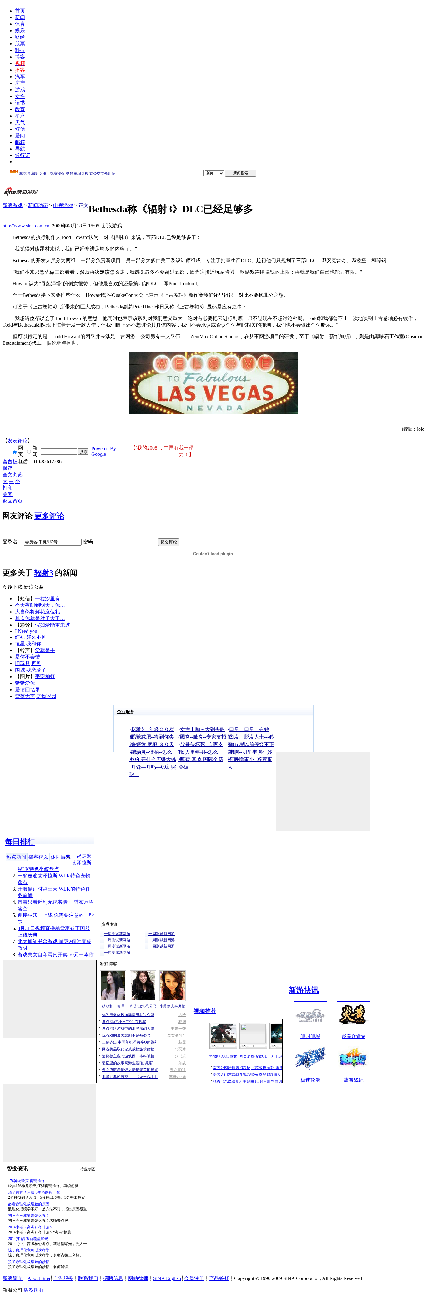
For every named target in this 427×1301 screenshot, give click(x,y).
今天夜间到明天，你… (40, 605)
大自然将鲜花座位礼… (40, 611)
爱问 (20, 135)
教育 (20, 109)
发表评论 (18, 440)
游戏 (20, 89)
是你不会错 (27, 656)
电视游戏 (63, 205)
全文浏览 (13, 474)
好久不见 (36, 637)
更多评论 (49, 516)
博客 (20, 56)
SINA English (167, 1278)
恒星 (20, 643)
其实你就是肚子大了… (40, 618)
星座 (20, 116)
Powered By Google (103, 451)
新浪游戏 (13, 205)
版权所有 (34, 1290)
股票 (20, 43)
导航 (20, 148)
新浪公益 (34, 587)
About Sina (39, 1278)
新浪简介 (13, 1278)
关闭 (8, 494)
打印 (8, 487)
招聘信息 (113, 1278)
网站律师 (138, 1278)
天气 (20, 122)
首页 (20, 10)
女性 (20, 96)
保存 (8, 468)
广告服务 (63, 1278)
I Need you (26, 631)
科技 (20, 50)
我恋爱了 (36, 670)
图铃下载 (13, 587)
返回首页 (13, 501)
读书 (20, 102)
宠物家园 (46, 696)
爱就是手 (45, 650)
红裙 (20, 637)
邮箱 (20, 142)
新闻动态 (38, 205)
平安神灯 (45, 676)
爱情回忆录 (27, 689)
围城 (20, 670)
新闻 (20, 17)
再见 (36, 663)
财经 (20, 37)
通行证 (22, 155)
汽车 (20, 76)
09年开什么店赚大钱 (153, 759)
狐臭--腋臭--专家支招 (203, 736)
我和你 (33, 643)
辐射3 (43, 573)
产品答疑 (219, 1278)
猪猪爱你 (25, 683)
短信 (20, 129)
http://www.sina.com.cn (26, 225)
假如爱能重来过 (52, 625)
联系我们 (88, 1278)
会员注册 (194, 1278)
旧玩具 (22, 663)
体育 (20, 24)
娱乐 (20, 30)
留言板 (10, 461)
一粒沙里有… (50, 598)
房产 (20, 83)
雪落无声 (25, 696)
